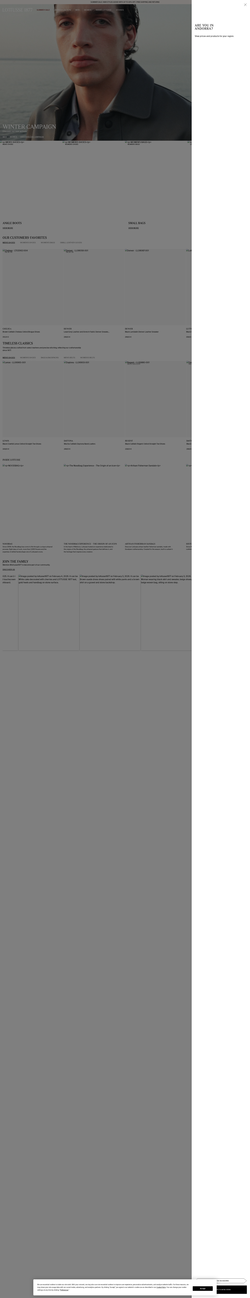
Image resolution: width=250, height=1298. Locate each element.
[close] (245, 4)
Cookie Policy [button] (161, 1287)
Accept (202, 1289)
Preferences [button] (64, 1290)
